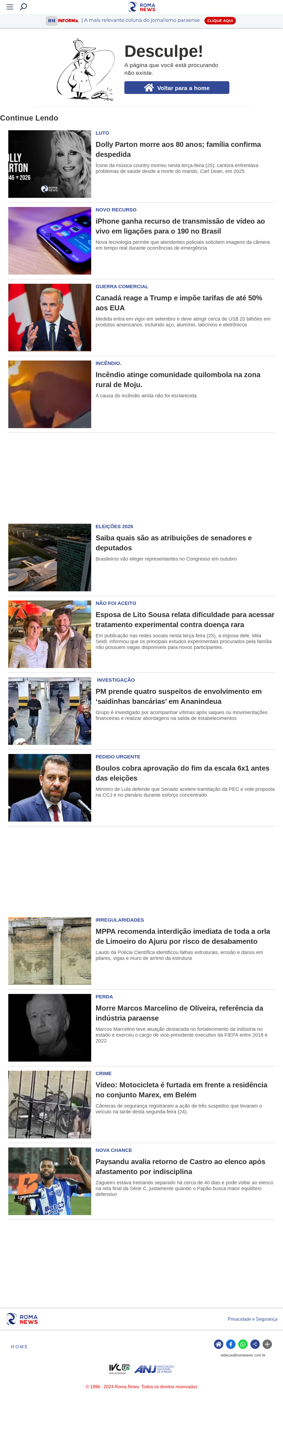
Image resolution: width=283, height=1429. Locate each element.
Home (20, 1346)
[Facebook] (230, 1344)
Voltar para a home (183, 88)
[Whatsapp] (243, 1344)
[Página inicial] (22, 1319)
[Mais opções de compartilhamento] (267, 1344)
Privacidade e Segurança (252, 1319)
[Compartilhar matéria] (255, 1344)
